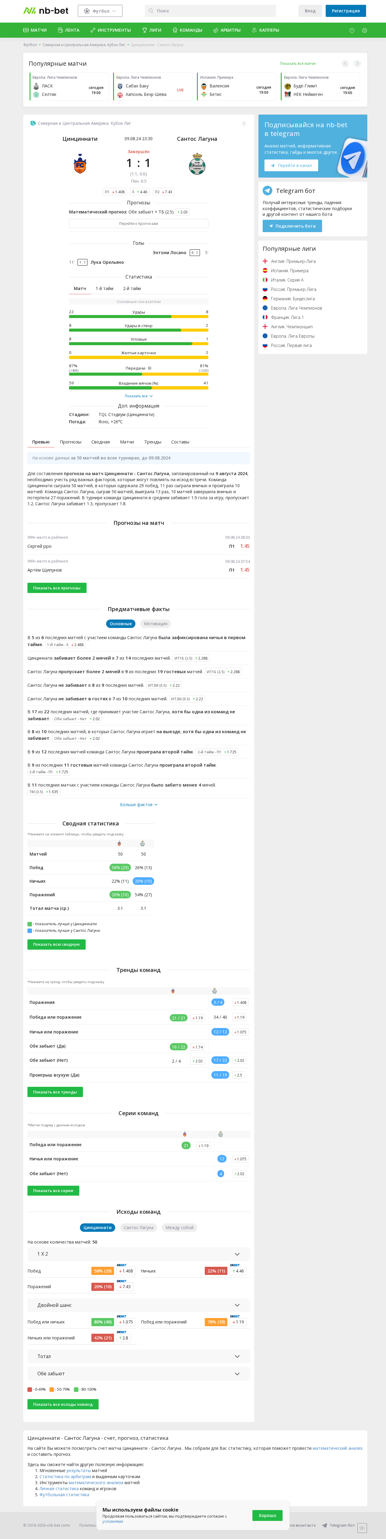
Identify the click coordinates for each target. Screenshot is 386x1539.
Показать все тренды (55, 1092)
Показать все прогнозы (57, 588)
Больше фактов (136, 804)
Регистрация (346, 11)
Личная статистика (59, 1488)
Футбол (30, 44)
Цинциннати (80, 138)
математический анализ (337, 1448)
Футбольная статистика (64, 1494)
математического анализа (96, 1482)
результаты (79, 1470)
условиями (113, 1521)
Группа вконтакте (299, 1525)
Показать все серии (53, 1190)
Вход (310, 11)
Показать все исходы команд (63, 1404)
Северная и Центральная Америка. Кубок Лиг (84, 44)
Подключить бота (296, 226)
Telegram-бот (342, 1525)
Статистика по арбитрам (65, 1476)
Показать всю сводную (56, 944)
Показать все (136, 396)
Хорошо (267, 1515)
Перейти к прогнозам (138, 223)
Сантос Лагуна (197, 138)
